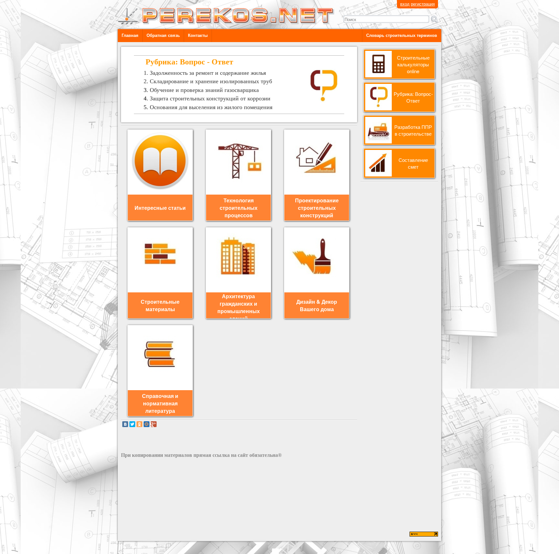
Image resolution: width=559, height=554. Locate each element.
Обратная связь (163, 35)
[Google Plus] (154, 424)
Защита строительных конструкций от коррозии (210, 98)
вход (405, 4)
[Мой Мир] (146, 424)
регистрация (423, 4)
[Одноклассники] (139, 424)
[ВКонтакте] (125, 424)
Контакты (198, 35)
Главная (130, 35)
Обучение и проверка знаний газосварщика (204, 90)
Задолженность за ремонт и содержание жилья (208, 73)
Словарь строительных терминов (401, 35)
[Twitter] (132, 424)
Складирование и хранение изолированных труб (211, 81)
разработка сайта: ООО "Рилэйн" (153, 535)
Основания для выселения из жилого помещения (211, 107)
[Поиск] (434, 19)
